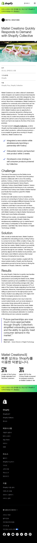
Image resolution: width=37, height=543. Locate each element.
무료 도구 (6, 472)
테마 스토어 (6, 436)
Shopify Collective (20, 126)
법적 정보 (6, 518)
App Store (6, 440)
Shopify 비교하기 (8, 462)
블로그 (5, 458)
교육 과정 (6, 469)
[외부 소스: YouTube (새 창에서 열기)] (12, 534)
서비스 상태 (6, 498)
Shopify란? (6, 414)
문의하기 (27, 3)
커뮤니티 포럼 (7, 491)
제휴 (4, 447)
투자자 (5, 421)
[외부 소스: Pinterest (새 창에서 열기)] (30, 534)
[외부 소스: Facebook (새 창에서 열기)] (4, 534)
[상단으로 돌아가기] (5, 401)
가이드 (5, 465)
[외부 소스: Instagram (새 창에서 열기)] (17, 534)
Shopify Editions (8, 418)
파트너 (5, 443)
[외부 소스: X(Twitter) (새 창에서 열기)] (8, 534)
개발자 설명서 (7, 432)
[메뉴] (35, 3)
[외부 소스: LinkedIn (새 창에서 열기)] (25, 534)
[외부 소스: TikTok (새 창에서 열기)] (21, 534)
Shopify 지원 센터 (8, 487)
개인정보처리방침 (8, 522)
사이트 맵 (6, 526)
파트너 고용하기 (8, 495)
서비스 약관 (6, 515)
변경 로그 (6, 476)
